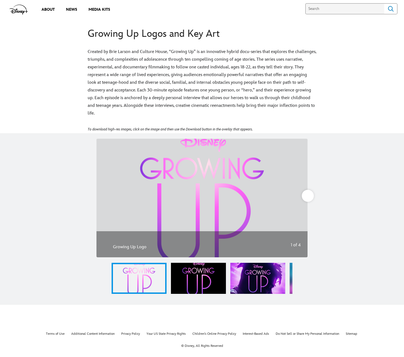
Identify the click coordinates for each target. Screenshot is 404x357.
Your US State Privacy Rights (166, 334)
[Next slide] (299, 198)
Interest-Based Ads (256, 334)
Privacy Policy (130, 334)
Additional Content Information (93, 334)
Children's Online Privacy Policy (214, 334)
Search (390, 8)
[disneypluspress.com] (19, 9)
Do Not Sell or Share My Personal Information (307, 334)
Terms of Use (55, 334)
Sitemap (351, 334)
